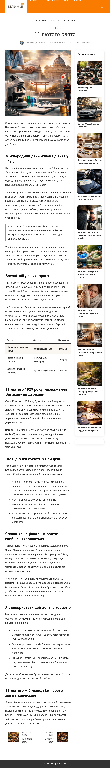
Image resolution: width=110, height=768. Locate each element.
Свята (55, 28)
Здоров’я (35, 13)
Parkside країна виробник (84, 89)
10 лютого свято (27, 737)
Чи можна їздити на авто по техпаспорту (89, 197)
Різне (47, 13)
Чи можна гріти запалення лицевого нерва (87, 313)
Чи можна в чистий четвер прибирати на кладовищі (87, 391)
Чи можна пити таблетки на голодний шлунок (89, 161)
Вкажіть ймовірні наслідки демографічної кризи (89, 352)
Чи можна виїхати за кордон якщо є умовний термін (89, 235)
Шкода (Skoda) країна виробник (88, 125)
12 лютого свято (49, 737)
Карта (73, 13)
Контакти (60, 13)
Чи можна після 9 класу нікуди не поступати (89, 429)
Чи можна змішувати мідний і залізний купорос (87, 274)
